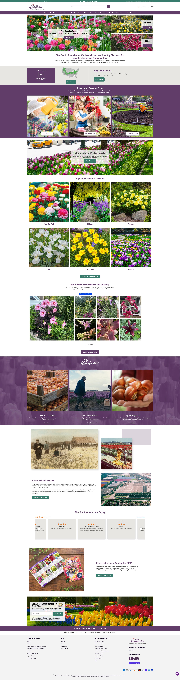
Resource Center (99, 656)
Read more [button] (73, 533)
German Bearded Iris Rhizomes (92, 632)
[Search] (108, 6)
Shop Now (68, 37)
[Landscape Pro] (132, 116)
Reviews (29, 641)
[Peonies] (131, 202)
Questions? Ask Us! (100, 641)
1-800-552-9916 (30, 1)
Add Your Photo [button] (86, 294)
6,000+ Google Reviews (92, 1)
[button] (52, 318)
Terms (104, 676)
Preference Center (31, 658)
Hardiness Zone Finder (101, 648)
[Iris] (49, 247)
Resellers (144, 1)
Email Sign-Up (64, 648)
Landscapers (138, 1)
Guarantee (29, 651)
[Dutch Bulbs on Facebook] (130, 659)
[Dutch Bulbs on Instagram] (137, 659)
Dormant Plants (99, 653)
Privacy (29, 643)
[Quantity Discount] (47, 390)
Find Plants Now (99, 79)
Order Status (64, 646)
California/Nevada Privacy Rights (35, 648)
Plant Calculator (99, 646)
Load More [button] (90, 344)
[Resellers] (90, 116)
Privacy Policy (97, 676)
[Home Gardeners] (47, 116)
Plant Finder (98, 658)
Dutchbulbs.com (77, 675)
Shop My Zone (70, 82)
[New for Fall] (49, 202)
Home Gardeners (149, 1)
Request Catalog (31, 656)
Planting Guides (99, 643)
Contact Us (63, 641)
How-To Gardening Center (102, 651)
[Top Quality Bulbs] (132, 390)
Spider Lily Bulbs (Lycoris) (109, 632)
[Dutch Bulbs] (36, 7)
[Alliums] (90, 202)
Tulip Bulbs (79, 632)
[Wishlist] (138, 6)
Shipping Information (32, 653)
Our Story (131, 650)
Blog (96, 660)
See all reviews (141, 517)
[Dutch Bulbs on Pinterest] (133, 659)
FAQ (62, 643)
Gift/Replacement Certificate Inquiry (36, 646)
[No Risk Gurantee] (90, 390)
